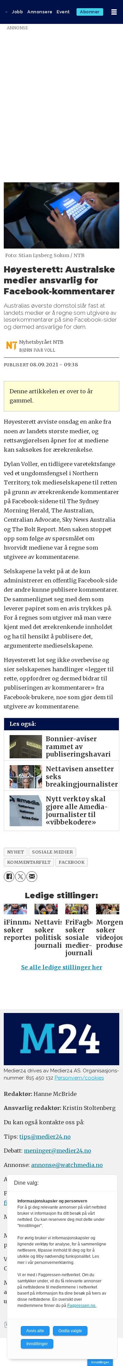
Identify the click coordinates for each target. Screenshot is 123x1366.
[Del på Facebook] (9, 876)
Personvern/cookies (79, 1078)
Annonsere (40, 11)
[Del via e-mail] (31, 876)
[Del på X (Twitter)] (20, 876)
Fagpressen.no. (81, 1305)
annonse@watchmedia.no (67, 1164)
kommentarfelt (29, 862)
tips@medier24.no (45, 1136)
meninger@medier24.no (57, 1150)
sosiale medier (52, 852)
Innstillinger (100, 1362)
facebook (71, 862)
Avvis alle (35, 1330)
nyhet (15, 852)
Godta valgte (70, 1330)
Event (63, 11)
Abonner (90, 11)
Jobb (17, 11)
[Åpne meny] (114, 12)
